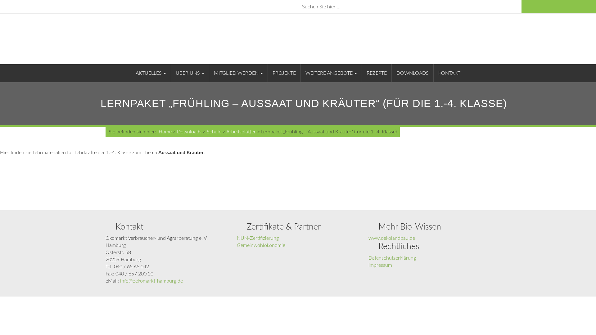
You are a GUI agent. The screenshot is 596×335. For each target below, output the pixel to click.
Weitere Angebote (329, 73)
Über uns (188, 73)
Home (165, 131)
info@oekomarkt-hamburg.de (151, 281)
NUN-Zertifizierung (258, 238)
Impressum (380, 265)
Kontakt (449, 73)
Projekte (284, 73)
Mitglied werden (237, 73)
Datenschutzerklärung (392, 258)
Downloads (412, 73)
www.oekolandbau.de (391, 238)
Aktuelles (149, 73)
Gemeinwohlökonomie (261, 245)
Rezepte (377, 73)
